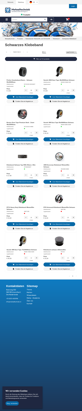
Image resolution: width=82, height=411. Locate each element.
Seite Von (16, 52)
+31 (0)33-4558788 (12, 298)
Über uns (30, 301)
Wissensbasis (31, 295)
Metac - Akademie (33, 298)
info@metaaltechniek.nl (13, 302)
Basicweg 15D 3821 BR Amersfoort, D (13, 292)
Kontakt (29, 304)
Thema (29, 290)
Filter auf (43, 59)
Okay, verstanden (12, 403)
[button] (73, 6)
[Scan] (51, 19)
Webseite (10, 2)
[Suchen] (45, 20)
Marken (29, 292)
